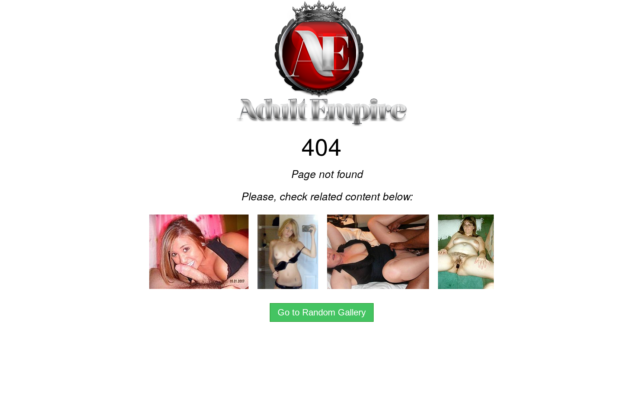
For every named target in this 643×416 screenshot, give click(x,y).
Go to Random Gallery (322, 312)
